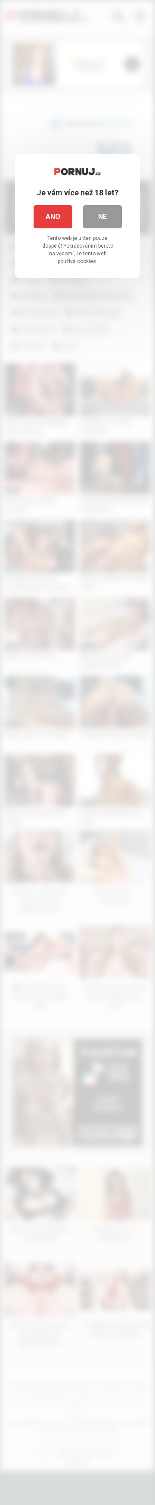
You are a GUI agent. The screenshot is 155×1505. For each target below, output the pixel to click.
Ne (102, 216)
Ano (53, 216)
